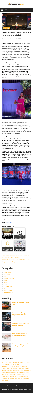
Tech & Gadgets (8, 290)
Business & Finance (9, 278)
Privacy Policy (24, 386)
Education (6, 280)
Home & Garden (8, 286)
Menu (6, 10)
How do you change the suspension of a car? (20, 314)
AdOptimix (28, 389)
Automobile (7, 274)
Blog (5, 276)
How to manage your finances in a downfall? (20, 334)
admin (19, 38)
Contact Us (8, 386)
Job (4, 288)
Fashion (6, 282)
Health (5, 284)
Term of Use (16, 386)
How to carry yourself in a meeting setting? (21, 345)
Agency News (6, 28)
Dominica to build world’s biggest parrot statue (14, 366)
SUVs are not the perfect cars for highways (20, 324)
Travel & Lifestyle (8, 292)
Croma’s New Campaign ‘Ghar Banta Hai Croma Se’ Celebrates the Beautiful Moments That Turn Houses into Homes (15, 378)
